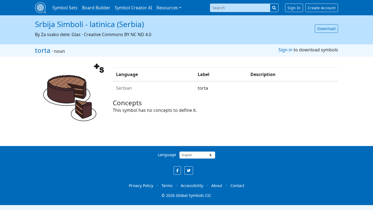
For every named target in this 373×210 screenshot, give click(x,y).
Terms (167, 185)
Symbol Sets (65, 8)
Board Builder (96, 8)
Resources (167, 8)
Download (326, 28)
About (216, 185)
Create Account (322, 7)
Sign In (294, 7)
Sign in (285, 50)
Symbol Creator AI (133, 8)
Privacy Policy (141, 185)
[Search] (274, 8)
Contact (237, 185)
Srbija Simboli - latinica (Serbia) (89, 24)
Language (167, 154)
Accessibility (192, 185)
